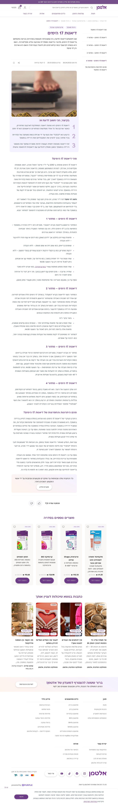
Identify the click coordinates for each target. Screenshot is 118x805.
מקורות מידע (44, 487)
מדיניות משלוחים (44, 727)
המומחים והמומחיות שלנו (97, 718)
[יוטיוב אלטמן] (62, 773)
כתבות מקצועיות (100, 709)
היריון (53, 634)
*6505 (14, 7)
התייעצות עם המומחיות (97, 750)
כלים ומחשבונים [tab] (58, 13)
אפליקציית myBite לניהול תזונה (66, 736)
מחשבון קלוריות (72, 714)
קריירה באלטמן (72, 758)
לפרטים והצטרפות (26, 684)
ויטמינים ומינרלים (98, 634)
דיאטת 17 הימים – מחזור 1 (96, 37)
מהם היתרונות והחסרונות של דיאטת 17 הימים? (96, 68)
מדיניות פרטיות (44, 714)
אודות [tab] (42, 13)
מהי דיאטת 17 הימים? (98, 30)
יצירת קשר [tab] (27, 13)
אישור (21, 797)
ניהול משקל (71, 27)
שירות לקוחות (101, 754)
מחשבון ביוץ (73, 709)
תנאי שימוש (46, 709)
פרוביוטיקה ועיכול (56, 27)
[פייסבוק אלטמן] (77, 773)
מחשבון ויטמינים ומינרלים (69, 731)
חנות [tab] (93, 13)
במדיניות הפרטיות (90, 801)
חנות (104, 705)
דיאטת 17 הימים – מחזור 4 (96, 61)
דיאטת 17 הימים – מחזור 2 (96, 45)
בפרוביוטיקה (40, 267)
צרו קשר (51, 773)
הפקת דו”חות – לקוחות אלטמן (38, 731)
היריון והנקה (43, 634)
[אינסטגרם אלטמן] (84, 773)
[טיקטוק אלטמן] (69, 773)
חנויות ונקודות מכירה (70, 754)
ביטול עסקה (45, 722)
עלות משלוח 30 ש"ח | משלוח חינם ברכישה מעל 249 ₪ (59, 2)
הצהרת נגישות (44, 705)
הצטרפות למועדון (99, 714)
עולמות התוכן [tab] (78, 13)
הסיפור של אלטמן (71, 750)
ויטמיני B (101, 631)
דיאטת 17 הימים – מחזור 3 (96, 53)
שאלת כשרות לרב (99, 758)
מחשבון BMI (73, 718)
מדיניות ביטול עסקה (42, 718)
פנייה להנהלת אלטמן (98, 763)
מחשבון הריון (73, 705)
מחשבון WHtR (73, 727)
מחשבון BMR (73, 722)
